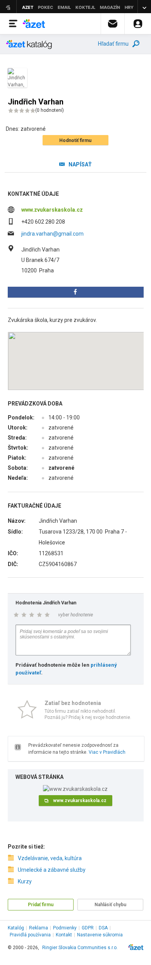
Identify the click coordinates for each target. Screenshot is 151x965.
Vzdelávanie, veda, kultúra (50, 858)
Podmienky (65, 928)
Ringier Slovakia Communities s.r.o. (80, 947)
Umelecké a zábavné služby (52, 870)
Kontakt (64, 935)
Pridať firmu (40, 904)
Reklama (38, 928)
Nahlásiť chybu (110, 904)
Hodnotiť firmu (75, 140)
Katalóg (16, 928)
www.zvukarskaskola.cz (52, 210)
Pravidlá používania (30, 935)
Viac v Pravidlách (107, 752)
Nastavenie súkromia (100, 935)
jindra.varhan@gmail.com (52, 234)
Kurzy (25, 881)
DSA (103, 928)
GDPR (88, 928)
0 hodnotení (49, 110)
